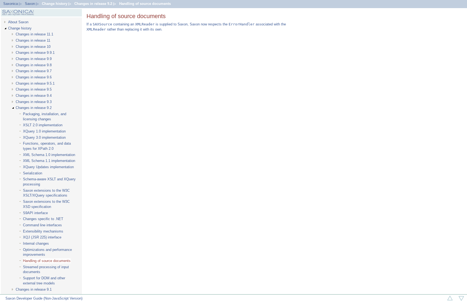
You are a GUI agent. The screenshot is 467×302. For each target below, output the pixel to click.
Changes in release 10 (33, 47)
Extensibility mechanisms (43, 231)
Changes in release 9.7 (34, 71)
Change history (20, 28)
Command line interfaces (42, 225)
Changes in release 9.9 (34, 59)
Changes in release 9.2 (34, 108)
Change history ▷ (56, 4)
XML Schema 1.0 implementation (49, 155)
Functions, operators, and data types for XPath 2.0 (47, 146)
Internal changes (36, 243)
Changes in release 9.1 (34, 289)
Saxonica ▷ (12, 4)
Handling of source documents (145, 4)
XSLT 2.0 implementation (42, 125)
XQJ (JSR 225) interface (42, 237)
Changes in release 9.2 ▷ (95, 4)
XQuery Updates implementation (48, 167)
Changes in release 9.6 (34, 77)
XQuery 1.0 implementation (44, 131)
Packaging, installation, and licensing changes (44, 116)
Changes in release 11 (33, 40)
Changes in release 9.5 (34, 89)
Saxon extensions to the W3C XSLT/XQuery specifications (46, 193)
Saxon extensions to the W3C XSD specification (46, 204)
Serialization (32, 173)
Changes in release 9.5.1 (35, 83)
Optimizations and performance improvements (47, 252)
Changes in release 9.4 (34, 96)
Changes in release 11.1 (34, 34)
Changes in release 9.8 (34, 65)
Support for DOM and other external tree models (44, 280)
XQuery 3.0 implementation (44, 137)
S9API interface (35, 213)
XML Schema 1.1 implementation (49, 161)
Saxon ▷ (32, 4)
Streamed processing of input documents (46, 269)
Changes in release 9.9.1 (35, 53)
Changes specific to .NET (43, 219)
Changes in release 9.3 (34, 102)
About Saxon (18, 22)
